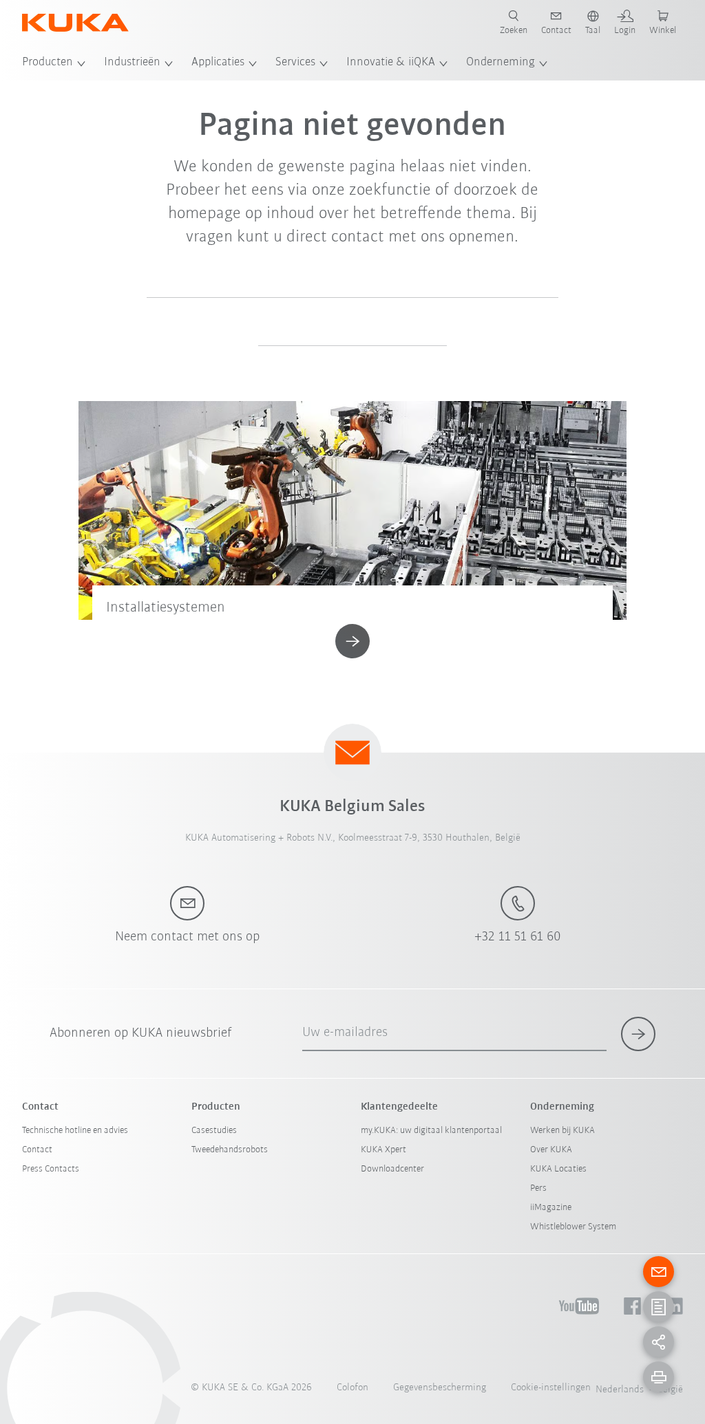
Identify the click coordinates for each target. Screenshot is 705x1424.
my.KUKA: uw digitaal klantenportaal (431, 1130)
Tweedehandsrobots (229, 1150)
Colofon (352, 1388)
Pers (538, 1188)
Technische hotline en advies (75, 1130)
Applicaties (217, 62)
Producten (47, 62)
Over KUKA (551, 1150)
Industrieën (132, 62)
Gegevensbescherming (439, 1388)
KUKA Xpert (383, 1150)
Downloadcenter (392, 1169)
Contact (37, 1150)
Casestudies (214, 1130)
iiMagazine (550, 1207)
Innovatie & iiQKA (390, 62)
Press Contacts (50, 1169)
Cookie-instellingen (551, 1388)
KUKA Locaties (558, 1169)
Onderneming (500, 62)
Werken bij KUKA (562, 1130)
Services (295, 62)
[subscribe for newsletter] (638, 1034)
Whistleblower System (573, 1227)
